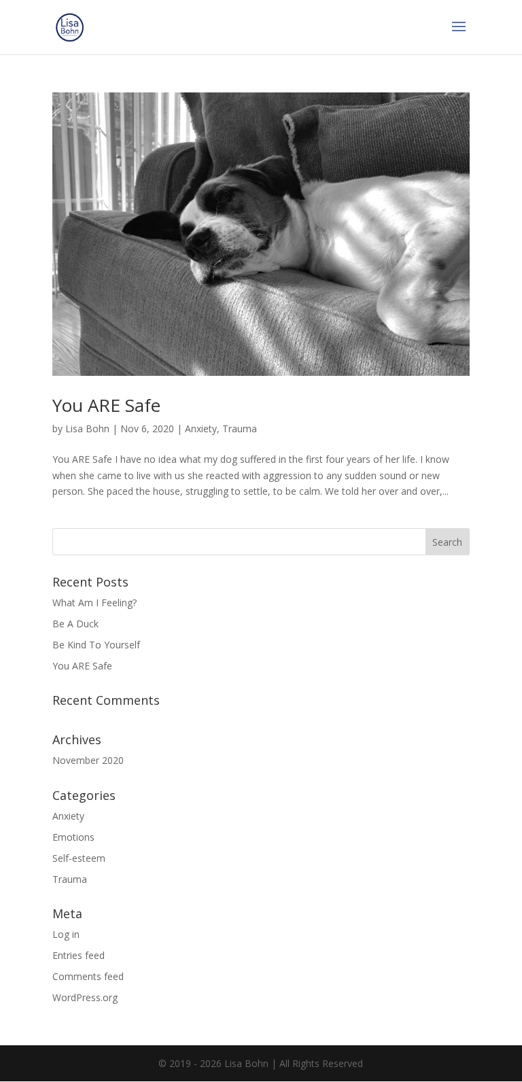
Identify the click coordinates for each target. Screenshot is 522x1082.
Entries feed (78, 955)
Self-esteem (78, 858)
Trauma (239, 428)
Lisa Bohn (87, 428)
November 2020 (88, 760)
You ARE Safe (106, 405)
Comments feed (88, 976)
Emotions (73, 837)
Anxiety (201, 428)
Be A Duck (75, 623)
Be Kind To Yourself (96, 644)
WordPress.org (85, 997)
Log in (66, 934)
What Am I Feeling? (94, 602)
